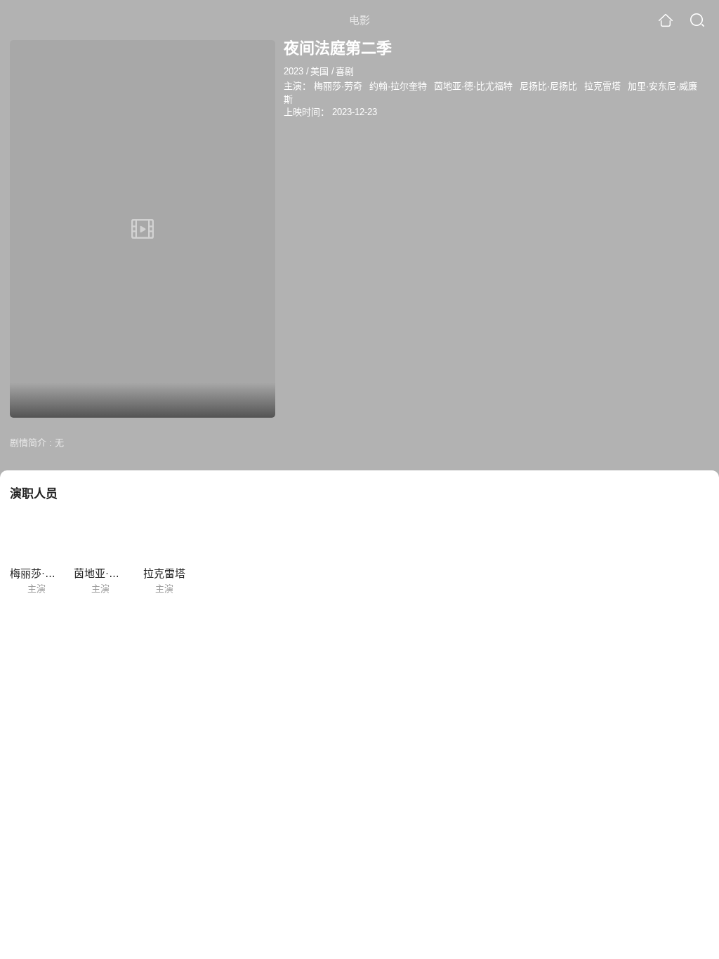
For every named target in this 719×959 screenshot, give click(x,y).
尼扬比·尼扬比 (548, 86)
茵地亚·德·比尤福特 (473, 86)
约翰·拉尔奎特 (398, 86)
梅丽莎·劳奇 (338, 86)
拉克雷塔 (602, 86)
